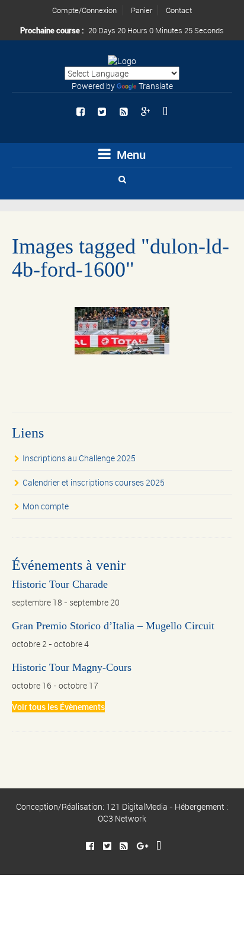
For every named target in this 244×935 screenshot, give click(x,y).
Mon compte (46, 506)
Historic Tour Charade (60, 584)
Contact (179, 10)
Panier (141, 10)
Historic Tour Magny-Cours (71, 667)
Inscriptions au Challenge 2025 (79, 458)
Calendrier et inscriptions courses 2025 (94, 482)
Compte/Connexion (84, 10)
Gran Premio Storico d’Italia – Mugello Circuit (113, 626)
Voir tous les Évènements (58, 706)
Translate (156, 85)
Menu (130, 155)
